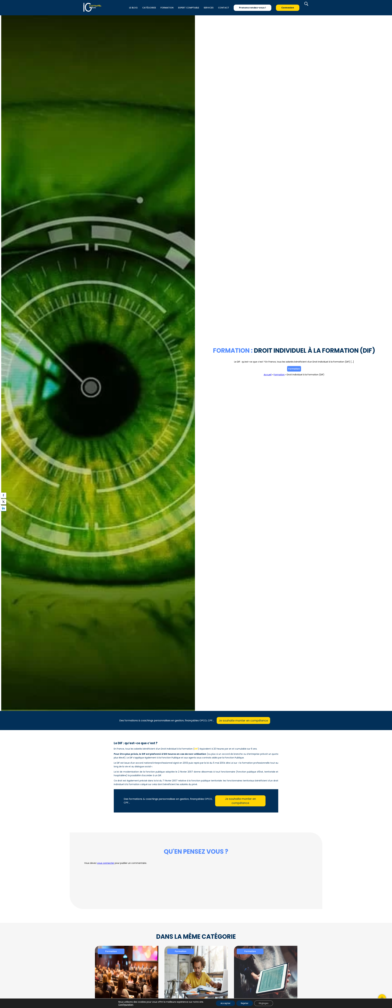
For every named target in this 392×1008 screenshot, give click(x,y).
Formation (294, 368)
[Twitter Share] (3, 502)
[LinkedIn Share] (3, 508)
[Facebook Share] (3, 495)
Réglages (263, 1003)
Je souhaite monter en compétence (243, 720)
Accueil (267, 374)
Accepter (225, 1003)
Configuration (125, 1004)
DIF (196, 748)
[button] (3, 514)
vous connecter (105, 863)
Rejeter (244, 1003)
